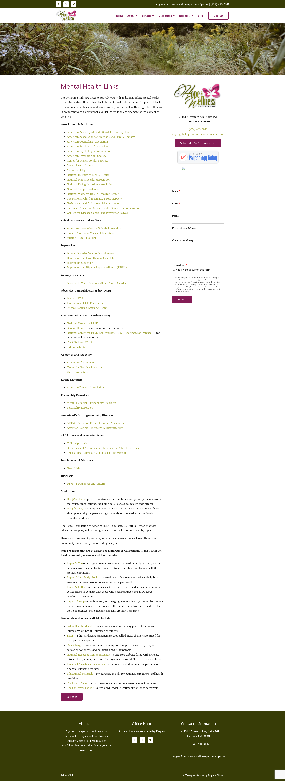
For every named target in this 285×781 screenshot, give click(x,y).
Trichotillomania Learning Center (87, 307)
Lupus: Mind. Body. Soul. (82, 577)
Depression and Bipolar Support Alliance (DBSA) (97, 267)
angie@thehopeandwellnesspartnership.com (198, 134)
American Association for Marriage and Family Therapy (101, 136)
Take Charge (74, 645)
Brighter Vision (216, 775)
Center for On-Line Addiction (85, 367)
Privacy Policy (68, 775)
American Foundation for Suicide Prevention (94, 228)
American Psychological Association (89, 151)
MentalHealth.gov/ (78, 170)
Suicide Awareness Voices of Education (90, 233)
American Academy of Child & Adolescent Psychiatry (99, 132)
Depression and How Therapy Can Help (90, 257)
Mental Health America (81, 165)
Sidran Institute (76, 347)
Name (176, 191)
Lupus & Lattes (76, 586)
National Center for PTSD (82, 323)
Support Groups (76, 601)
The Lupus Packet (77, 683)
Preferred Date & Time (184, 228)
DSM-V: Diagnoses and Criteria (86, 483)
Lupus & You (75, 563)
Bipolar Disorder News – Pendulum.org (90, 253)
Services (146, 15)
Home (119, 15)
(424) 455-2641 (198, 129)
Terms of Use (179, 264)
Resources (185, 15)
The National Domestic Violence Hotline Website (96, 452)
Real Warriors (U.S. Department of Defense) (125, 332)
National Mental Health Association (88, 179)
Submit (182, 299)
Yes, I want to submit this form (193, 269)
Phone (175, 216)
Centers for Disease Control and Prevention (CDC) (97, 212)
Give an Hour (75, 328)
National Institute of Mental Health (88, 174)
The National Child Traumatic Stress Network (94, 198)
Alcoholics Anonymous (81, 362)
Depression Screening (80, 262)
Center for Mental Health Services (87, 160)
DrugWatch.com (76, 499)
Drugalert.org (75, 508)
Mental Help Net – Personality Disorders (91, 402)
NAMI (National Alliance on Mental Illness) (94, 203)
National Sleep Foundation (83, 189)
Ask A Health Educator (80, 626)
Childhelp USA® (77, 443)
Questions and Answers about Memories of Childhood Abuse (103, 448)
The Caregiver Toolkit (80, 687)
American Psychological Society (86, 155)
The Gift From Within (80, 342)
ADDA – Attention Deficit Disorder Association (96, 423)
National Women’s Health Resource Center (93, 193)
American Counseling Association (87, 141)
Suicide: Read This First (81, 237)
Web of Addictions (78, 372)
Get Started (165, 15)
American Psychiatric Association (87, 146)
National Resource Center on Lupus (88, 654)
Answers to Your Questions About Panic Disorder (97, 282)
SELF (70, 635)
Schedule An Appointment (198, 143)
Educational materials (80, 673)
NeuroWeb (73, 468)
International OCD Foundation (85, 303)
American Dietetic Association (85, 387)
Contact (218, 15)
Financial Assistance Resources (86, 664)
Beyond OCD (75, 298)
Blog (200, 15)
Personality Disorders (80, 407)
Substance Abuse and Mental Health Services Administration (103, 208)
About (130, 15)
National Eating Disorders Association (90, 184)
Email (176, 203)
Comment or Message (183, 240)
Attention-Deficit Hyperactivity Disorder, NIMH (96, 427)
